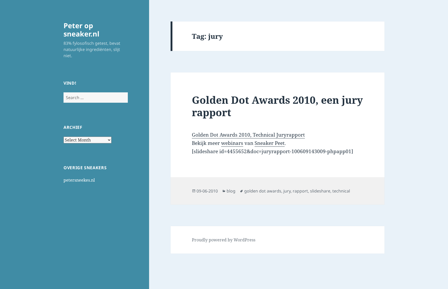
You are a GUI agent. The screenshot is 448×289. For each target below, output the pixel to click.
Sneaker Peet (270, 143)
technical (341, 191)
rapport (300, 191)
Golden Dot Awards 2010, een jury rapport (277, 106)
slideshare (320, 191)
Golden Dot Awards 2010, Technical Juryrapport (248, 134)
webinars (232, 143)
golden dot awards (262, 191)
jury (287, 191)
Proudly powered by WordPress (223, 240)
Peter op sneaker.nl (81, 30)
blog (231, 191)
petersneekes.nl (79, 180)
